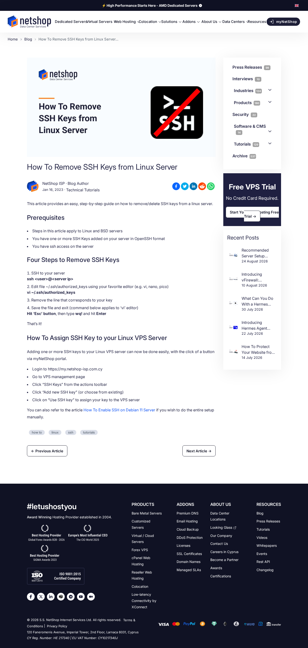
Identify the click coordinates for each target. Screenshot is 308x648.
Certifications (220, 576)
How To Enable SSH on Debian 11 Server (119, 410)
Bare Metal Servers (147, 513)
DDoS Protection (190, 537)
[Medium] (92, 597)
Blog (260, 513)
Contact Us (219, 543)
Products (246, 102)
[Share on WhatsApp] (211, 186)
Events (262, 553)
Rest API (263, 562)
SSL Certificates (189, 553)
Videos (262, 537)
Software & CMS (250, 129)
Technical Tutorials (83, 189)
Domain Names (188, 562)
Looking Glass (221, 527)
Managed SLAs (189, 570)
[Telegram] (72, 597)
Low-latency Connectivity (144, 600)
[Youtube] (82, 597)
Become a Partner (224, 560)
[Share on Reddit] (202, 186)
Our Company (221, 535)
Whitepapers (267, 545)
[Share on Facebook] (176, 186)
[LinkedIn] (52, 597)
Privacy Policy (57, 626)
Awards (216, 568)
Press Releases (268, 521)
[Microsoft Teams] (62, 597)
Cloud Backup (188, 529)
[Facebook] (32, 597)
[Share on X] (185, 186)
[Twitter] (42, 597)
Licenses (183, 545)
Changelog (265, 570)
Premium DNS (188, 513)
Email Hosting (187, 521)
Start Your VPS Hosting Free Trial (254, 214)
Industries (247, 90)
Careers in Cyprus (224, 551)
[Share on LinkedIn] (193, 186)
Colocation (140, 586)
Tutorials (246, 144)
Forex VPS (140, 550)
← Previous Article (47, 451)
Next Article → (199, 451)
